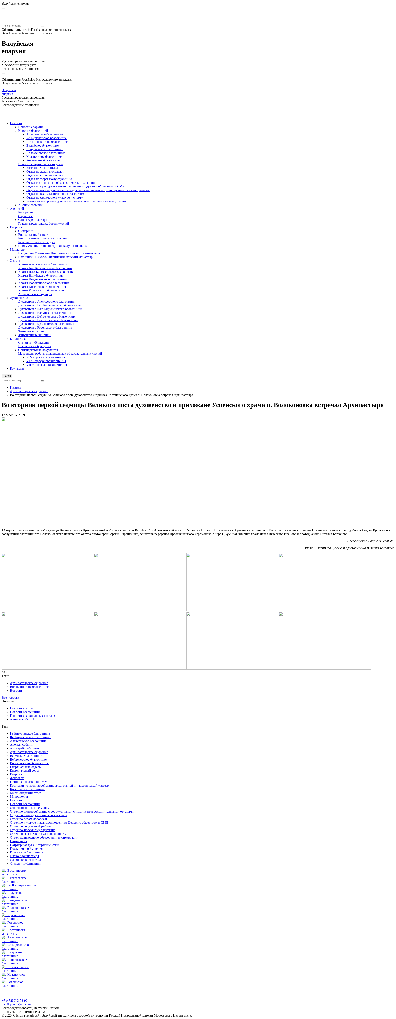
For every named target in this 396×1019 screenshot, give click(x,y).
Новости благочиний (33, 130)
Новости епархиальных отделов (40, 164)
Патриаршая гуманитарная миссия (34, 845)
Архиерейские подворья (35, 294)
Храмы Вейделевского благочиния (42, 279)
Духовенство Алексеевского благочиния (46, 301)
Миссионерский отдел (42, 167)
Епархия (16, 227)
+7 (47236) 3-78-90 (14, 1000)
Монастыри (18, 249)
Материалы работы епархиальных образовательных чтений (60, 353)
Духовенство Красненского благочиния (46, 324)
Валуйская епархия (9, 92)
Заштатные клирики (32, 331)
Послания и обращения (34, 346)
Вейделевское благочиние (44, 149)
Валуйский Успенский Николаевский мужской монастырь (59, 253)
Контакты (17, 368)
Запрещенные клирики (34, 335)
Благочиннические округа (36, 242)
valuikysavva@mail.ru (16, 1004)
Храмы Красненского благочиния (42, 286)
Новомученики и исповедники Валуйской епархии (54, 246)
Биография (25, 212)
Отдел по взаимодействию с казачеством (55, 194)
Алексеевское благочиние (44, 134)
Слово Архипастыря (32, 220)
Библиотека (18, 338)
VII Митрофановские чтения (46, 364)
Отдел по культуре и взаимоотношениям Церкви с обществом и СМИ (75, 186)
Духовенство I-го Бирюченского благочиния (49, 305)
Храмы (15, 260)
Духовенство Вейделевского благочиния (46, 316)
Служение (25, 216)
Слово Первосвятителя (26, 859)
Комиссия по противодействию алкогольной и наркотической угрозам (76, 201)
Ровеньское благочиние (43, 160)
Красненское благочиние (44, 156)
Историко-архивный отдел (28, 781)
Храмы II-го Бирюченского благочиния (45, 272)
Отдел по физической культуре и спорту (54, 197)
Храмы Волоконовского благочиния (43, 283)
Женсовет (17, 778)
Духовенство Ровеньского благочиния (45, 327)
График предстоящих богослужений (43, 223)
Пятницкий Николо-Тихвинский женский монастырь (56, 257)
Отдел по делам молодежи (45, 171)
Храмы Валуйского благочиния (40, 275)
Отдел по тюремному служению (49, 179)
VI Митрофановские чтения (46, 361)
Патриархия (18, 841)
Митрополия (19, 796)
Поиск (7, 375)
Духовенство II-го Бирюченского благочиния (50, 309)
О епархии (25, 231)
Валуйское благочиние (42, 145)
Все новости (10, 697)
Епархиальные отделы (25, 767)
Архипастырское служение (29, 391)
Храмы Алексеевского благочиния (42, 264)
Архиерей (17, 208)
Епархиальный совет (33, 234)
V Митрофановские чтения (45, 357)
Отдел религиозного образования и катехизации (60, 182)
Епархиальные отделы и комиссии (42, 238)
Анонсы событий (30, 205)
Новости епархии (30, 127)
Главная (15, 387)
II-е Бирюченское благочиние (47, 141)
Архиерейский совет (24, 748)
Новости (16, 123)
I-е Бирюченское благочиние (46, 138)
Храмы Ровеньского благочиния (41, 290)
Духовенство (19, 298)
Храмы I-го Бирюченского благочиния (45, 268)
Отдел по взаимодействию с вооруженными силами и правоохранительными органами (88, 190)
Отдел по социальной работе (46, 175)
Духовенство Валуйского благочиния (44, 312)
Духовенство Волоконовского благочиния (48, 320)
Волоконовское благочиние (45, 153)
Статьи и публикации (33, 342)
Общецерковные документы (38, 350)
